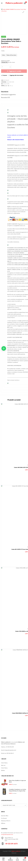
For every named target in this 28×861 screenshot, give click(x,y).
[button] (23, 12)
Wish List (3, 765)
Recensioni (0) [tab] (5, 97)
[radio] (3, 55)
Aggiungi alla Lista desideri (16, 75)
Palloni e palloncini (14, 3)
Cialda (2, 50)
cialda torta (6, 83)
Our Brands (4, 818)
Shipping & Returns (5, 820)
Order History (4, 762)
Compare (5, 75)
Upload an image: (5, 60)
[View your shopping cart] (25, 3)
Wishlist (3, 770)
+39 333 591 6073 (10, 747)
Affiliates (3, 823)
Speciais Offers (4, 815)
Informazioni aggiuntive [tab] (8, 94)
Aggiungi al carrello (15, 71)
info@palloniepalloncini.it (10, 750)
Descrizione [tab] (4, 91)
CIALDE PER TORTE (10, 82)
